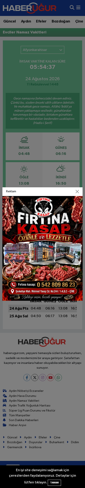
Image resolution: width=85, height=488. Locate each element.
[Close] (77, 191)
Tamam (54, 482)
